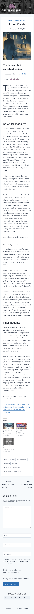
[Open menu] (30, 7)
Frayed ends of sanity (8, 484)
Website (7, 554)
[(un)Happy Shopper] (21, 426)
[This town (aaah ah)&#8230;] (8, 441)
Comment (9, 508)
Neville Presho (22, 459)
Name (7, 535)
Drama (12, 459)
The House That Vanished (12, 467)
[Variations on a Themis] (8, 426)
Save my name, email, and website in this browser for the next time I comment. (17, 561)
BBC (24, 74)
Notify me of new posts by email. (16, 579)
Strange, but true (20, 20)
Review (10, 20)
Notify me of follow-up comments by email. (12, 571)
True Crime (17, 471)
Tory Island (7, 471)
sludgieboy (13, 29)
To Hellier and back (26, 484)
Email (7, 545)
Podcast (7, 463)
